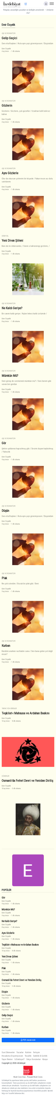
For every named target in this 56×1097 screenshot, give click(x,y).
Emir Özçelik (6, 49)
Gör (4, 443)
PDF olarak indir (29, 1040)
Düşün (5, 510)
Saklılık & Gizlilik (40, 1056)
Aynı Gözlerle (10, 173)
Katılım (28, 1052)
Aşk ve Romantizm (8, 33)
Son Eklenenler (8, 1052)
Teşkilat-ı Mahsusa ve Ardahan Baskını (26, 713)
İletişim (36, 1052)
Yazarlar (20, 1052)
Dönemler (5, 776)
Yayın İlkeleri (7, 1059)
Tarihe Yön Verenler (9, 708)
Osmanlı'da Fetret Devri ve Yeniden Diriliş (27, 780)
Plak (4, 578)
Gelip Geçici (9, 38)
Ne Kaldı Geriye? (12, 308)
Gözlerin (7, 105)
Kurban (6, 645)
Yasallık (28, 1056)
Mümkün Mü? (10, 375)
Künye (45, 1059)
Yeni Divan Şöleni (12, 240)
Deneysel (5, 236)
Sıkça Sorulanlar (33, 1059)
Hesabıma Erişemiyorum (12, 1056)
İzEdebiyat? (19, 1059)
